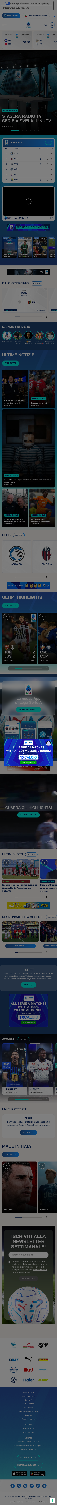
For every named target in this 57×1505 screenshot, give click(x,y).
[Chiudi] (48, 743)
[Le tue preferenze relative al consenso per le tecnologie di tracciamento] (52, 1500)
